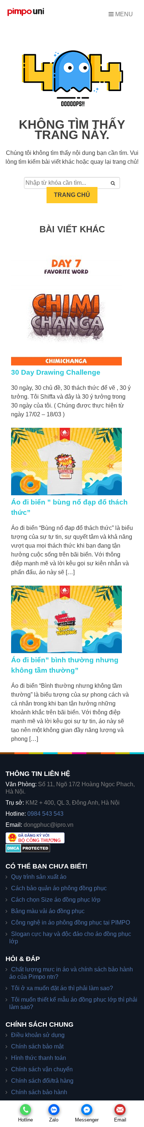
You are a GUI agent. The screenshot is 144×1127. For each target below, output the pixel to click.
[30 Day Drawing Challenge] (72, 310)
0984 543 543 (45, 814)
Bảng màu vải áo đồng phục (48, 911)
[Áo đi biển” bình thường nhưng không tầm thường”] (72, 619)
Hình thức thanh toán (38, 1058)
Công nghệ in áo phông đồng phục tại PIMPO (70, 922)
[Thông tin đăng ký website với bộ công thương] (35, 837)
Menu (123, 14)
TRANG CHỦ (72, 195)
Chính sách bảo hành (39, 1092)
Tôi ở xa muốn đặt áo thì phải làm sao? (62, 988)
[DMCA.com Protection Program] (28, 848)
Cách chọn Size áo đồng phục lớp (55, 900)
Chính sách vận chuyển (42, 1069)
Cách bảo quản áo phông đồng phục (59, 888)
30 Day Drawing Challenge (55, 372)
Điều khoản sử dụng (38, 1035)
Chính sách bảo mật (37, 1046)
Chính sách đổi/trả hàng (42, 1081)
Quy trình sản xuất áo (38, 877)
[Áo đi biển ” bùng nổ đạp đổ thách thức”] (72, 461)
